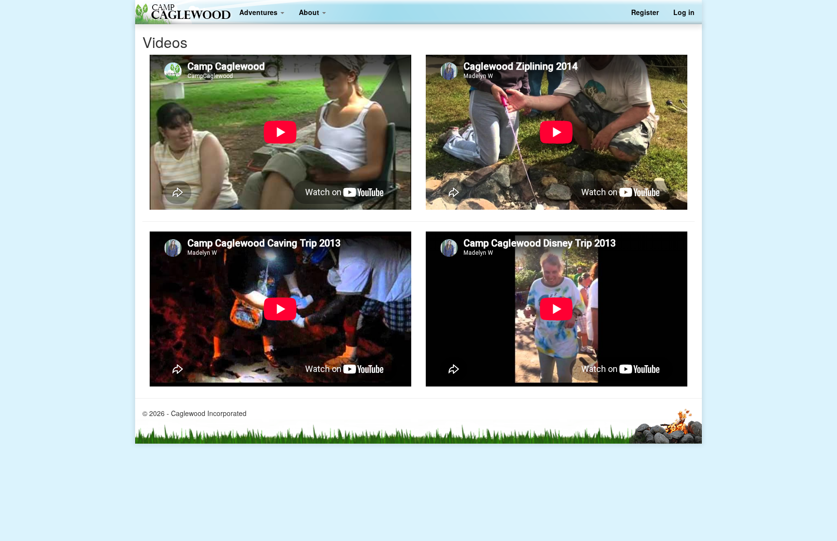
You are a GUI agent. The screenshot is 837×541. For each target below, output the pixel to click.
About (310, 12)
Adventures (259, 12)
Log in (684, 12)
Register (645, 12)
